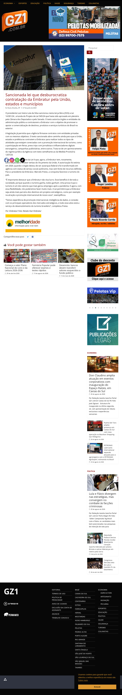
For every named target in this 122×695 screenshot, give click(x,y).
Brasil (9, 108)
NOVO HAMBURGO (82, 620)
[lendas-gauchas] (102, 295)
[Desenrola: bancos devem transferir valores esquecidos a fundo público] (71, 250)
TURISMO (81, 3)
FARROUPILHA (80, 609)
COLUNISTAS (94, 3)
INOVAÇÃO (105, 600)
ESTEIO (78, 605)
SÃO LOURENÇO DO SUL (84, 657)
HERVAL (78, 613)
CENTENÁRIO (80, 601)
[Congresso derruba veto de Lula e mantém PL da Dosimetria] (95, 559)
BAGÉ (77, 590)
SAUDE (57, 3)
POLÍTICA (47, 3)
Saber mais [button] (83, 680)
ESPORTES (23, 3)
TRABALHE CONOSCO (60, 618)
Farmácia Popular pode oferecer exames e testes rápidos (43, 268)
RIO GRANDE (80, 639)
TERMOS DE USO (58, 593)
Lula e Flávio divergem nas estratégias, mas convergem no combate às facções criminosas (102, 500)
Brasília (14, 108)
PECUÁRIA (104, 604)
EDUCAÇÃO (35, 3)
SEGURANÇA (69, 3)
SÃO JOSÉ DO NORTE (83, 653)
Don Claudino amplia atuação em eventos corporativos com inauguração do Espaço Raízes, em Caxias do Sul (102, 383)
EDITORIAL (56, 590)
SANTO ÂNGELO (81, 650)
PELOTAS (78, 628)
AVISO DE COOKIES (59, 604)
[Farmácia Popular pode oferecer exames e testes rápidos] (44, 250)
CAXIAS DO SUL (81, 593)
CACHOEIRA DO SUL (83, 597)
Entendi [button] (97, 687)
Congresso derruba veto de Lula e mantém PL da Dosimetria (109, 565)
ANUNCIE (55, 614)
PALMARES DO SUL (82, 624)
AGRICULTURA (106, 593)
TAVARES (78, 667)
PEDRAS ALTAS (81, 632)
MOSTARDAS (80, 616)
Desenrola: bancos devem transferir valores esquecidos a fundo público (69, 269)
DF (19, 108)
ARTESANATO (106, 596)
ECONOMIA (8, 3)
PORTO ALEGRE (81, 636)
